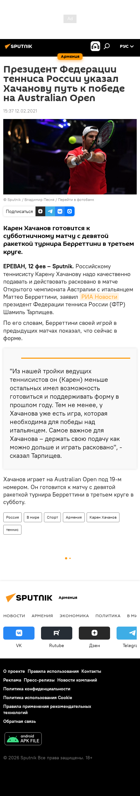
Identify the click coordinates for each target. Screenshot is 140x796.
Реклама (12, 680)
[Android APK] (23, 739)
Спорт (52, 517)
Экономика (74, 615)
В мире (33, 517)
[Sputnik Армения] (19, 49)
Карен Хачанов (103, 517)
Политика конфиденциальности (36, 689)
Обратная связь (19, 721)
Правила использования (53, 671)
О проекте (14, 671)
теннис (12, 529)
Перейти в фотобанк (76, 199)
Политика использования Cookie (37, 697)
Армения (74, 517)
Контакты (91, 671)
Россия (12, 517)
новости (14, 615)
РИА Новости (99, 296)
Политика (107, 615)
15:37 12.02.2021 (20, 111)
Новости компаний (77, 680)
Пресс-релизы (39, 680)
